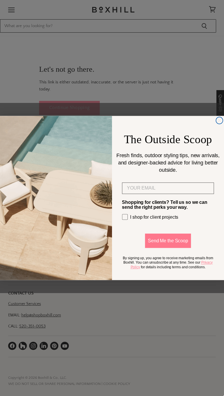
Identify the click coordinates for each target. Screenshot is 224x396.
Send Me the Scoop (168, 240)
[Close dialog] (219, 120)
